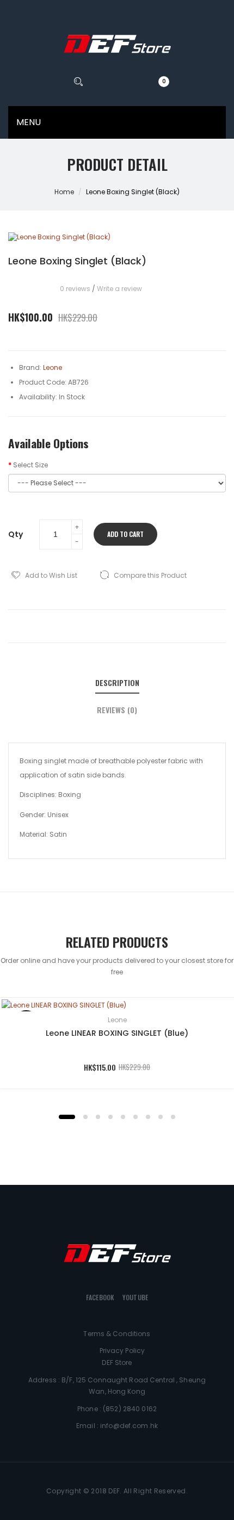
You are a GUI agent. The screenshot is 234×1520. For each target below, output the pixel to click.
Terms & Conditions (116, 1333)
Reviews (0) (117, 710)
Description (117, 682)
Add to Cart (125, 534)
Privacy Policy (122, 1350)
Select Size (30, 464)
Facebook (100, 1297)
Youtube (135, 1297)
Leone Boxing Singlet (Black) (133, 191)
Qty (15, 534)
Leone (117, 1019)
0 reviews (75, 288)
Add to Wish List (51, 575)
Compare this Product (150, 575)
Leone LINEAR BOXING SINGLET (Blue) (117, 1033)
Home (64, 191)
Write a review (119, 288)
